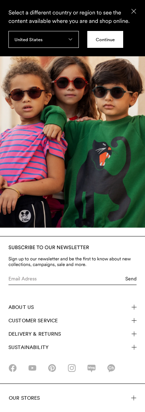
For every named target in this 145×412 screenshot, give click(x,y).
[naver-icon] (91, 368)
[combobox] (43, 39)
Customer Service (33, 320)
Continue (105, 39)
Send (131, 278)
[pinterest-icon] (52, 368)
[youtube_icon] (32, 368)
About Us (21, 307)
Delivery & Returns (34, 333)
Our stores (24, 398)
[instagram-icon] (72, 368)
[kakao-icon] (111, 368)
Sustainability (28, 347)
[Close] (134, 11)
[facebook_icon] (12, 368)
